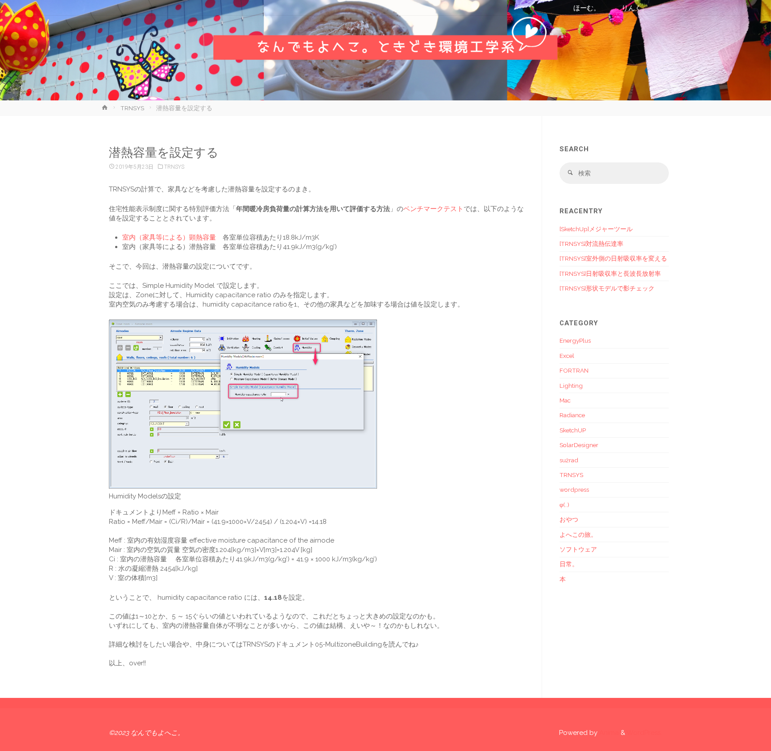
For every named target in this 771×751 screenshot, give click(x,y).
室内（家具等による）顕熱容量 (169, 237)
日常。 (569, 564)
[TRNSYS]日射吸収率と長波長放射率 (610, 273)
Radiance (572, 415)
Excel (567, 355)
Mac (565, 400)
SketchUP (573, 430)
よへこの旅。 (578, 534)
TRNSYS (132, 108)
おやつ (569, 519)
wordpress (574, 489)
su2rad (569, 460)
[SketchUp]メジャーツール (596, 228)
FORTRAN (574, 370)
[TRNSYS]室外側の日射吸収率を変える (613, 258)
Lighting (571, 385)
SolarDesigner (579, 444)
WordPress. (644, 733)
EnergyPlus (575, 340)
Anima (608, 733)
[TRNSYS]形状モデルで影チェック (607, 288)
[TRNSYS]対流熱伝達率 (591, 243)
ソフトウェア (578, 549)
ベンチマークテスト (433, 209)
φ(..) (564, 504)
